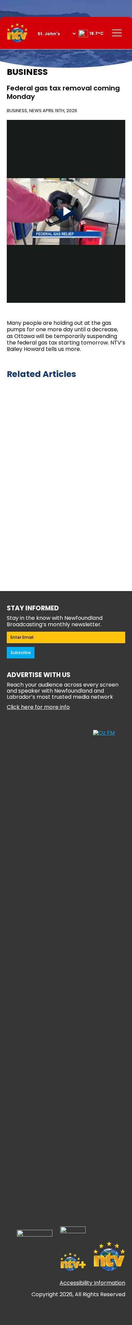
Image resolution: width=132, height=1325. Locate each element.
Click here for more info (38, 707)
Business (17, 110)
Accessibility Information (92, 1283)
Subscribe (20, 652)
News (35, 110)
